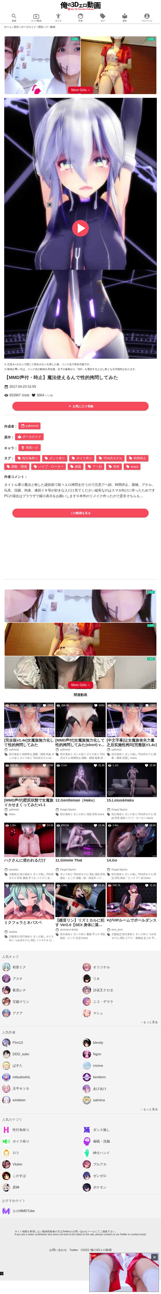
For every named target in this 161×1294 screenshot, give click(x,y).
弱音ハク (43, 27)
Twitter (73, 1250)
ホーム (8, 27)
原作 (16, 27)
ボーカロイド (28, 27)
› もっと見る (149, 1022)
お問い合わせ (58, 1250)
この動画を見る (80, 513)
